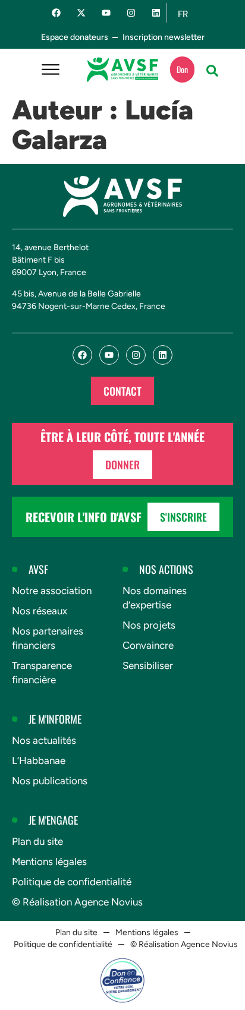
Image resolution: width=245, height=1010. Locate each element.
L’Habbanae (38, 760)
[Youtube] (106, 12)
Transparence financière (42, 672)
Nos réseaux (39, 611)
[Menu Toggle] (50, 69)
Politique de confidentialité (71, 882)
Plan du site (37, 841)
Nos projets (148, 625)
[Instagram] (131, 12)
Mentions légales (49, 861)
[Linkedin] (156, 12)
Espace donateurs (74, 37)
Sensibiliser (147, 665)
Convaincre (148, 645)
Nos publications (49, 781)
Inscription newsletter (163, 37)
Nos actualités (44, 740)
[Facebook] (56, 12)
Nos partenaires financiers (47, 638)
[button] (212, 71)
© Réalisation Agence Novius (77, 902)
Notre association (52, 590)
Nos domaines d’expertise (154, 598)
